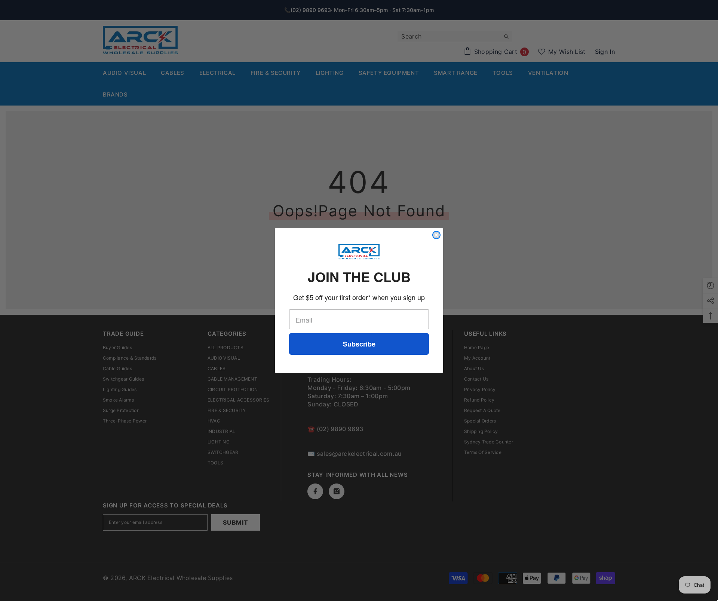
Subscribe (359, 344)
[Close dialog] (436, 235)
